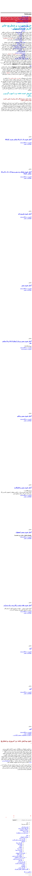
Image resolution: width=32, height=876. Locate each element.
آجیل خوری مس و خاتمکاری (22, 487)
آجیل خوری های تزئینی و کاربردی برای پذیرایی (17, 605)
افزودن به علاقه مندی (25, 142)
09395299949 (17, 815)
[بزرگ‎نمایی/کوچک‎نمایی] (26, 873)
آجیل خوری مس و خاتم (24, 416)
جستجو (14, 820)
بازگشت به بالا (27, 872)
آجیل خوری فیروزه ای (24, 214)
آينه (30, 648)
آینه (30, 689)
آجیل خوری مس (26, 285)
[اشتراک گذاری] (29, 873)
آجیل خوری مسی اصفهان (23, 532)
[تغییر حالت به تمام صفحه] (27, 873)
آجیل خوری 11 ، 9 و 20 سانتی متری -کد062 (18, 139)
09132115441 (10, 817)
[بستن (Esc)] (30, 873)
